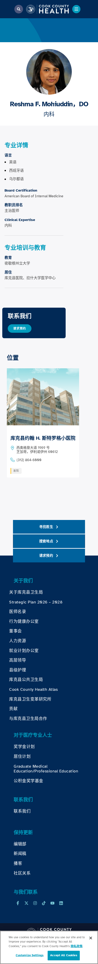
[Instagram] (35, 903)
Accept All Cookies (63, 955)
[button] (18, 9)
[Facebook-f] (18, 903)
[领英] (61, 903)
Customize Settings (30, 955)
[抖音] (44, 903)
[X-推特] (26, 903)
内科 (49, 114)
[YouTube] (52, 903)
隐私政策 (77, 946)
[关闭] (91, 938)
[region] (49, 947)
